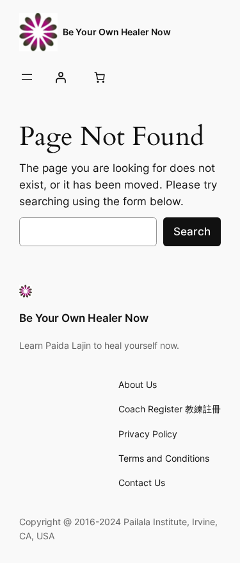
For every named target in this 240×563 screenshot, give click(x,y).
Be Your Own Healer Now (117, 31)
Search (192, 231)
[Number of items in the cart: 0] (99, 76)
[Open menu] (27, 77)
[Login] (60, 76)
